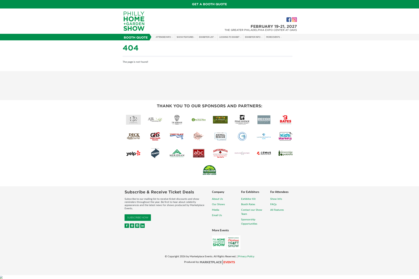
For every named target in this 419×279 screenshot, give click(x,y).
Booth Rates (248, 204)
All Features (277, 210)
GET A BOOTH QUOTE (209, 4)
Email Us (217, 215)
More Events (273, 37)
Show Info (276, 199)
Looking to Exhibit (229, 37)
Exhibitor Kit (248, 199)
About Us (217, 199)
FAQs (273, 204)
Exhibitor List (206, 37)
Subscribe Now (137, 217)
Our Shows (218, 204)
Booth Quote (136, 37)
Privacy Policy (246, 256)
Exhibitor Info (252, 37)
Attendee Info (163, 37)
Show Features (185, 37)
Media (215, 210)
